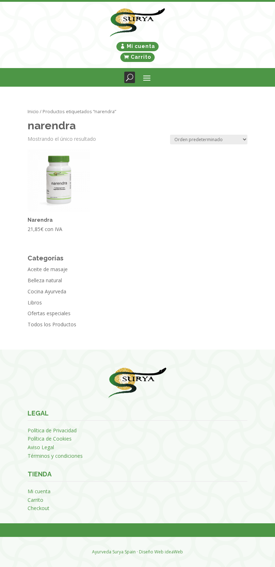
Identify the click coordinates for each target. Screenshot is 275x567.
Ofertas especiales (49, 313)
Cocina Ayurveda (47, 291)
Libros (35, 302)
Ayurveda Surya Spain (114, 552)
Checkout (38, 508)
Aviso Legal (41, 447)
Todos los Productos (52, 324)
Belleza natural (45, 280)
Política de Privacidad (52, 430)
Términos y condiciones (55, 455)
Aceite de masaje (48, 269)
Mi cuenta (141, 46)
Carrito (141, 57)
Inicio (33, 111)
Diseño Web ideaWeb (161, 552)
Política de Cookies (50, 438)
